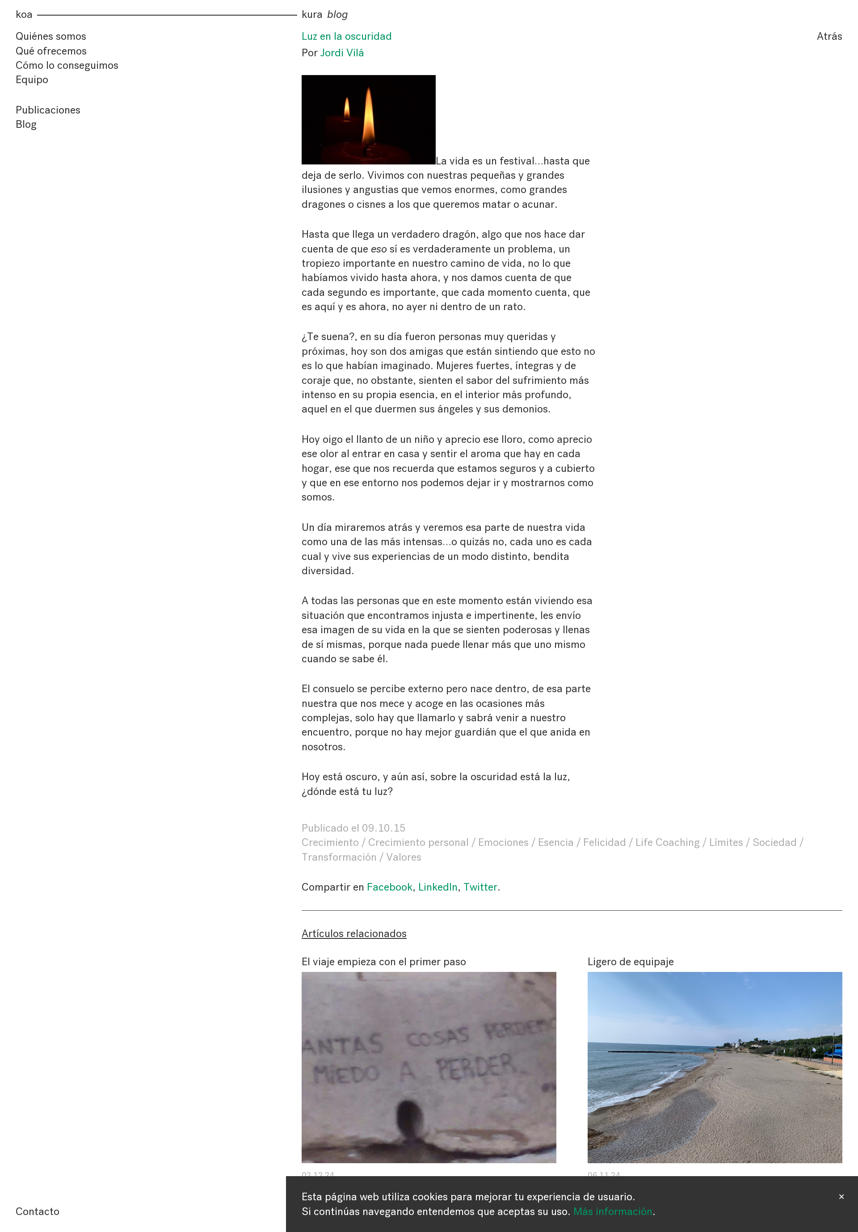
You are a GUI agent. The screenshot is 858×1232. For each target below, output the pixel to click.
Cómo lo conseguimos (67, 65)
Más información (612, 1211)
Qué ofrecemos (51, 51)
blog (337, 14)
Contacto (37, 1211)
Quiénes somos (51, 36)
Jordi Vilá (342, 52)
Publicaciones (48, 110)
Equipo (32, 79)
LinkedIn (438, 887)
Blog (26, 124)
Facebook (389, 887)
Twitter (480, 887)
